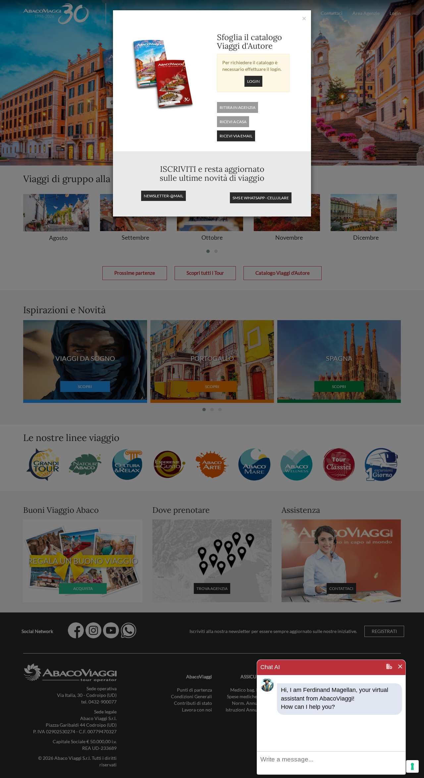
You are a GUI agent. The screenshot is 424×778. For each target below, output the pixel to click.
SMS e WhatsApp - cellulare (261, 197)
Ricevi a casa (233, 121)
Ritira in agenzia (237, 107)
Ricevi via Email (236, 135)
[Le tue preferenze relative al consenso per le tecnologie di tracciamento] (412, 766)
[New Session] (389, 667)
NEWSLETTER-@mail (163, 195)
